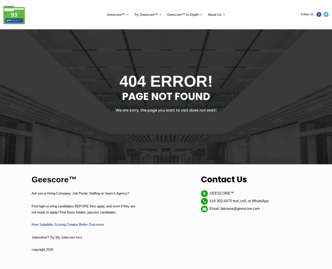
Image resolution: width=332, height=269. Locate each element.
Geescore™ (116, 14)
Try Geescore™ (146, 14)
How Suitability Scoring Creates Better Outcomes (68, 224)
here (79, 237)
